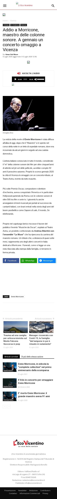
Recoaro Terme (9, 332)
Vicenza (13, 20)
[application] (28, 79)
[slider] (40, 79)
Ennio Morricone (17, 296)
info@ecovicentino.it (33, 483)
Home (5, 20)
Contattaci (13, 493)
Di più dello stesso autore (32, 357)
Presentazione (10, 490)
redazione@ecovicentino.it (33, 480)
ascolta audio (15, 79)
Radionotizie (8, 371)
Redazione (33, 490)
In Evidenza (15, 25)
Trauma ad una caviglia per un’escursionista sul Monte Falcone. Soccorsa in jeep (15, 339)
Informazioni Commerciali (30, 493)
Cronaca (6, 25)
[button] (53, 6)
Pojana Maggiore (36, 332)
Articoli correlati (11, 357)
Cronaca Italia (8, 400)
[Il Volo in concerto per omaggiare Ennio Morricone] (10, 383)
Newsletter (22, 490)
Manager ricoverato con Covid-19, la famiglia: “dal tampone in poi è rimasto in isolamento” (41, 339)
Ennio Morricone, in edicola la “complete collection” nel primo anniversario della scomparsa (34, 367)
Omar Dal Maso (11, 54)
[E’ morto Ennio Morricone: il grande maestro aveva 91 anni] (10, 396)
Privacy (45, 493)
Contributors (45, 490)
